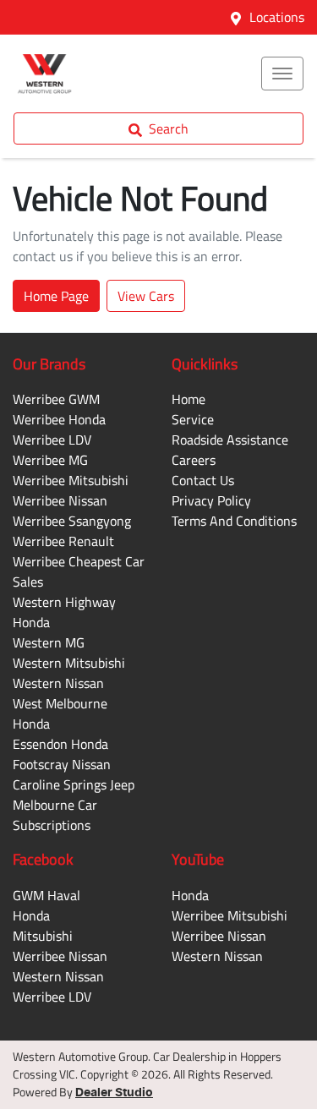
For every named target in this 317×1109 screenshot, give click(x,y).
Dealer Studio (114, 1093)
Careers (194, 460)
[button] (282, 73)
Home (188, 399)
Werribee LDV (52, 439)
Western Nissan (58, 683)
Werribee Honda (59, 419)
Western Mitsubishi (69, 663)
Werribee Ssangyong (72, 521)
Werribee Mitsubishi (70, 480)
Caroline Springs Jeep (73, 784)
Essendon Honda (60, 744)
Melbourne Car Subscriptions (55, 815)
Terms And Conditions (234, 521)
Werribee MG (50, 460)
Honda (31, 915)
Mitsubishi (43, 936)
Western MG (49, 642)
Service (193, 419)
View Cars (146, 296)
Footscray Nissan (62, 764)
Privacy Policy (211, 500)
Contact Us (203, 480)
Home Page (56, 296)
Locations (276, 17)
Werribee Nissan (60, 500)
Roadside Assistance (230, 439)
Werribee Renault (63, 541)
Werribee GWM (56, 399)
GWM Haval (46, 895)
